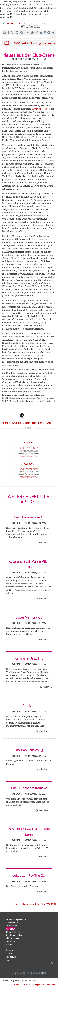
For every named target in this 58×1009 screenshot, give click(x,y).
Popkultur (17, 523)
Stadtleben (10, 944)
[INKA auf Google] (32, 32)
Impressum (39, 984)
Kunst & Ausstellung (15, 935)
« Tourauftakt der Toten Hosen (23, 423)
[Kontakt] (4, 32)
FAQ (7, 959)
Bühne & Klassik (13, 932)
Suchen (54, 36)
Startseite (15, 984)
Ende (49, 423)
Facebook (16, 415)
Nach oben (29, 962)
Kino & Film (10, 941)
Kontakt (9, 953)
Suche (23, 984)
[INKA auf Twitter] (12, 32)
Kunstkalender (12, 922)
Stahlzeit (29, 706)
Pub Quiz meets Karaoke (29, 788)
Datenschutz (50, 984)
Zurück (29, 428)
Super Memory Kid (29, 617)
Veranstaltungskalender (16, 919)
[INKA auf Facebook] (9, 32)
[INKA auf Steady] (48, 32)
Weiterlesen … (45, 542)
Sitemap (30, 984)
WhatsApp (11, 415)
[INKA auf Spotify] (21, 32)
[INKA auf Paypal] (45, 32)
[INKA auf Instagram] (17, 32)
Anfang (5, 423)
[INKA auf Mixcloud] (27, 32)
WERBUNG (29, 442)
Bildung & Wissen (13, 938)
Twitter (22, 415)
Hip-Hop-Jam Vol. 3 (29, 750)
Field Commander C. (29, 517)
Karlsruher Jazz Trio (29, 658)
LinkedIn (33, 415)
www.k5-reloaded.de (41, 108)
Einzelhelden (11, 925)
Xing (39, 415)
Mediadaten (11, 956)
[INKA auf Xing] (37, 32)
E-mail (5, 415)
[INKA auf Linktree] (53, 32)
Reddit (27, 415)
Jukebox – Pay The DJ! (29, 875)
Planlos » (42, 423)
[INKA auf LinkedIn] (41, 32)
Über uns (10, 950)
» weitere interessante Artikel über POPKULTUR (35, 904)
